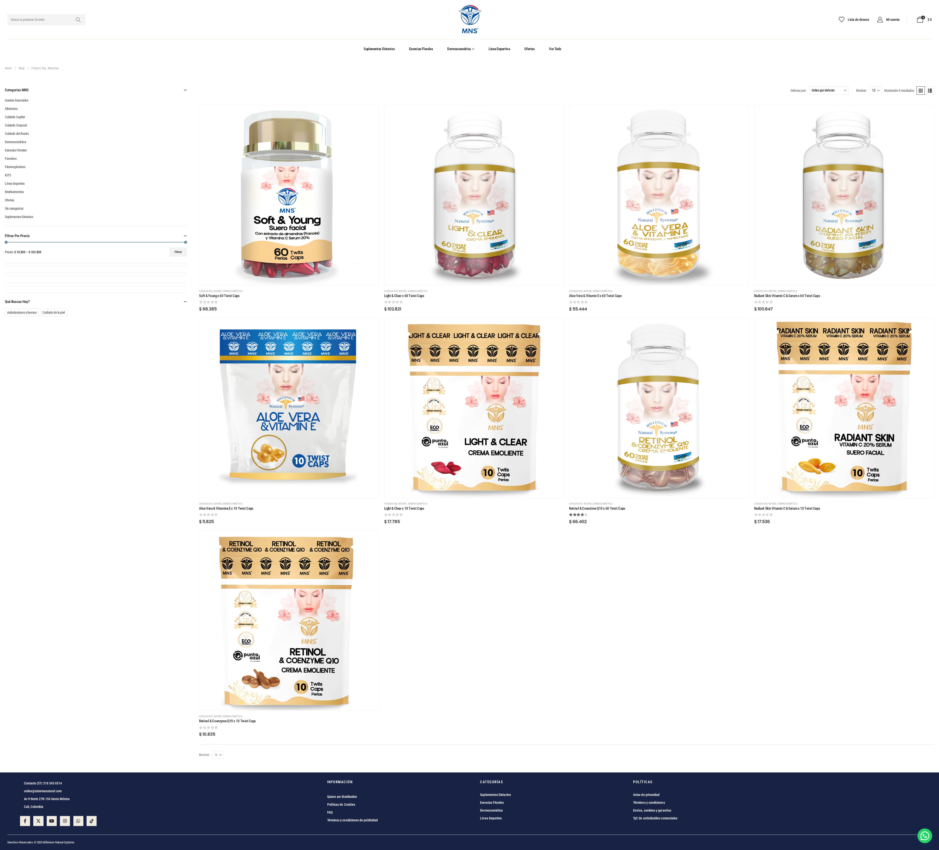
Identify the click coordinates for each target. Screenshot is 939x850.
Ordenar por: (798, 90)
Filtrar (178, 252)
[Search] (78, 19)
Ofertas (529, 49)
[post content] (289, 195)
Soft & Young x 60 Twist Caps (219, 296)
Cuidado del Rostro (210, 291)
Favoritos (10, 159)
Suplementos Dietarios (379, 49)
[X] (38, 821)
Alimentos (11, 109)
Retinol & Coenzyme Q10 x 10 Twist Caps (227, 721)
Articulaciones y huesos (21, 312)
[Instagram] (65, 821)
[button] (921, 90)
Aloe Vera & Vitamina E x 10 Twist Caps (226, 508)
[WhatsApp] (78, 821)
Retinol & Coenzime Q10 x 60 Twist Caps (597, 508)
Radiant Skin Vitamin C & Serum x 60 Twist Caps (787, 296)
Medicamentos (14, 192)
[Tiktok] (92, 821)
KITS (8, 175)
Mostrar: (861, 90)
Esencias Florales (421, 49)
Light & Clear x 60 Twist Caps (404, 296)
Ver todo (555, 49)
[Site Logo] (469, 19)
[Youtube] (52, 821)
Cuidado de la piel (53, 312)
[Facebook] (25, 821)
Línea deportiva (499, 49)
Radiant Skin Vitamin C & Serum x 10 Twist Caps (787, 508)
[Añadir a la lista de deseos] (371, 112)
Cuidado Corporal (16, 125)
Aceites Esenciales (16, 100)
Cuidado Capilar (15, 117)
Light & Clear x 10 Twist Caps (404, 508)
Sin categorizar (14, 208)
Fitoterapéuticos (15, 167)
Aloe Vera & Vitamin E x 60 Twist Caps (595, 296)
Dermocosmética (459, 49)
